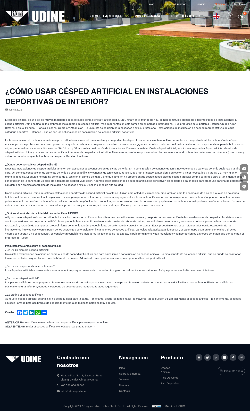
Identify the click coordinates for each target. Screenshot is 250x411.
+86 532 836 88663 (72, 385)
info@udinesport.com (73, 391)
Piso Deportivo (185, 16)
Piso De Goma (147, 16)
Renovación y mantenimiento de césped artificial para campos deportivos (64, 322)
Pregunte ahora (233, 371)
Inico (151, 4)
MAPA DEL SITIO (175, 406)
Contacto (239, 4)
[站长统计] (156, 406)
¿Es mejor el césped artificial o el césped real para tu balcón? (58, 326)
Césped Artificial (107, 16)
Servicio (200, 4)
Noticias (220, 4)
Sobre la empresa (175, 4)
